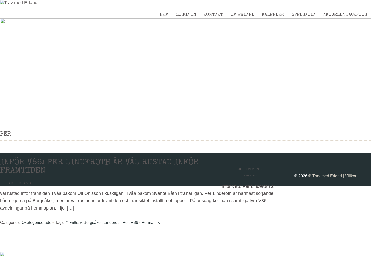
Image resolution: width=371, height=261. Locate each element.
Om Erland (242, 15)
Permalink (151, 222)
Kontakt (213, 15)
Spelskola (304, 15)
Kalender (273, 15)
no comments (250, 169)
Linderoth (112, 222)
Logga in (186, 15)
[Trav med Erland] (18, 2)
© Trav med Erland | (326, 176)
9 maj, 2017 (250, 176)
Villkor (350, 176)
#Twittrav (74, 222)
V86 (134, 222)
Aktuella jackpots (345, 15)
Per (126, 222)
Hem (164, 15)
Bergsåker (93, 222)
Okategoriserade (36, 222)
